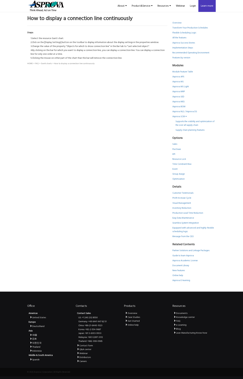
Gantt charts (46, 63)
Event (175, 169)
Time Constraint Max (181, 164)
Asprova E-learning (181, 280)
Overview (177, 23)
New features (178, 270)
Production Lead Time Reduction (187, 213)
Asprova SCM (178, 116)
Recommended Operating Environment (190, 53)
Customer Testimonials (182, 193)
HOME (30, 63)
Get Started (134, 321)
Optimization (178, 179)
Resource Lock (179, 159)
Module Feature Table (182, 72)
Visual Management (181, 203)
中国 (34, 335)
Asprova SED (178, 96)
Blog (178, 329)
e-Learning (181, 325)
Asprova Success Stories (183, 43)
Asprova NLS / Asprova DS (184, 111)
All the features (179, 37)
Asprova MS (178, 81)
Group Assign (178, 174)
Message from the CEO (183, 236)
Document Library (180, 265)
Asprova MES (178, 101)
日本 (34, 339)
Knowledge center (185, 317)
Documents (181, 313)
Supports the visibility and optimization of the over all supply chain (195, 123)
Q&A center (85, 349)
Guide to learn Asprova (183, 255)
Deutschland (38, 326)
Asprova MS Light (180, 86)
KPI (173, 154)
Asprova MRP (178, 91)
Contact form (86, 346)
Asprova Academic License (185, 260)
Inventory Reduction (181, 208)
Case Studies (134, 317)
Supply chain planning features (190, 130)
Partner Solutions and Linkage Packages (190, 250)
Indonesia (37, 351)
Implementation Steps (182, 48)
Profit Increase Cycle (181, 198)
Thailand (36, 347)
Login (193, 6)
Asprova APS (178, 76)
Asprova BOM (178, 106)
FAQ (37, 63)
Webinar (180, 6)
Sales (174, 144)
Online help (177, 275)
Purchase (176, 149)
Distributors (85, 357)
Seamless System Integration (185, 223)
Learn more (207, 6)
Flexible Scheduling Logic (184, 33)
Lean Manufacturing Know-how (191, 333)
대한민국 (36, 343)
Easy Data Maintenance (183, 218)
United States (39, 318)
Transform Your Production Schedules (190, 28)
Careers (83, 361)
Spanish (36, 360)
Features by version (181, 57)
